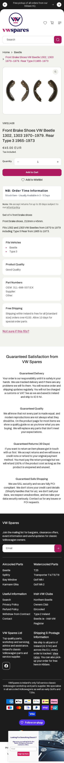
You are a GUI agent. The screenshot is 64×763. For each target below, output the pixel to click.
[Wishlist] (45, 23)
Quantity (7, 161)
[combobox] (32, 39)
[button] (59, 22)
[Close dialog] (60, 733)
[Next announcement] (59, 4)
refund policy (13, 207)
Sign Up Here (16, 754)
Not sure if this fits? (15, 331)
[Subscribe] (58, 548)
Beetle (18, 52)
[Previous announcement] (4, 4)
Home (6, 52)
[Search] (58, 39)
